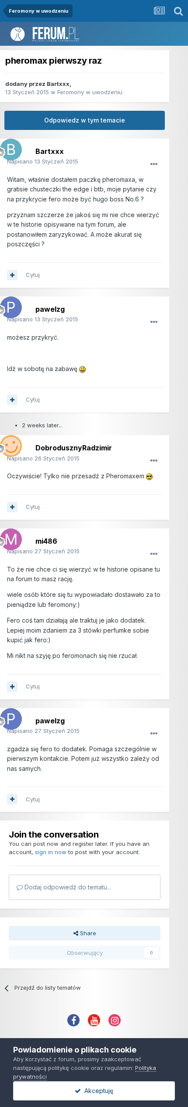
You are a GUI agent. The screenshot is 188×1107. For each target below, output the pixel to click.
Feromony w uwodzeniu (89, 92)
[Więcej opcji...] (154, 164)
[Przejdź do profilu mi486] (8, 537)
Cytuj (33, 274)
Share (87, 933)
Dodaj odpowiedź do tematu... (67, 887)
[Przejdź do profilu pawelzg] (8, 305)
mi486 (46, 541)
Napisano (42, 161)
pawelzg (50, 309)
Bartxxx (58, 83)
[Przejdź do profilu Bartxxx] (8, 147)
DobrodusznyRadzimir (73, 447)
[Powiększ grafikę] (82, 368)
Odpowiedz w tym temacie (84, 120)
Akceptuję (97, 1090)
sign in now (50, 851)
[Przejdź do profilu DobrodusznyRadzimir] (8, 444)
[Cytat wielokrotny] (12, 275)
